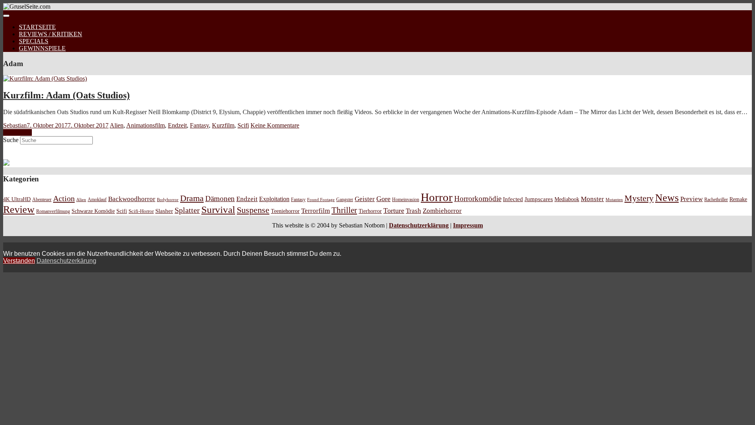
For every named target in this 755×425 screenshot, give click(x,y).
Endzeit (177, 125)
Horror (437, 197)
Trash (413, 210)
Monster (592, 199)
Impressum (468, 225)
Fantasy (199, 125)
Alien (116, 125)
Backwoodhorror (131, 199)
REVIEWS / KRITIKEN (50, 34)
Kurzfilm (223, 125)
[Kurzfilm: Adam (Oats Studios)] (45, 78)
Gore (383, 199)
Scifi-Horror (141, 211)
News (667, 197)
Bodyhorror (168, 199)
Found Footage (321, 199)
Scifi (243, 125)
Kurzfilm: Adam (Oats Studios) (66, 95)
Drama (192, 198)
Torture (393, 210)
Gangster (344, 199)
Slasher (164, 211)
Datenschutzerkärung (66, 260)
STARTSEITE (37, 27)
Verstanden (19, 260)
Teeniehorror (285, 211)
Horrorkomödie (477, 198)
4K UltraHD (17, 199)
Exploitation (274, 199)
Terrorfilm (315, 210)
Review (19, 209)
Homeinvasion (405, 199)
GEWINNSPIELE (42, 48)
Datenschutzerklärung (419, 225)
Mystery (639, 198)
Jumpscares (539, 199)
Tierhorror (370, 211)
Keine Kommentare (274, 125)
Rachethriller (716, 199)
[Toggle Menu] (6, 16)
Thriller (344, 210)
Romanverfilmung (53, 211)
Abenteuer (42, 199)
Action (64, 198)
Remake (738, 199)
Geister (365, 199)
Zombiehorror (442, 210)
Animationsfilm (145, 125)
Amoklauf (97, 199)
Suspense (253, 210)
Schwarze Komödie (93, 211)
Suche (10, 140)
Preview (691, 199)
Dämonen (220, 198)
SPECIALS (33, 41)
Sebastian (15, 125)
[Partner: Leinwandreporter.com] (6, 163)
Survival (218, 209)
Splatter (187, 210)
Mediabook (566, 199)
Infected (513, 199)
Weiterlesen (17, 132)
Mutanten (614, 200)
